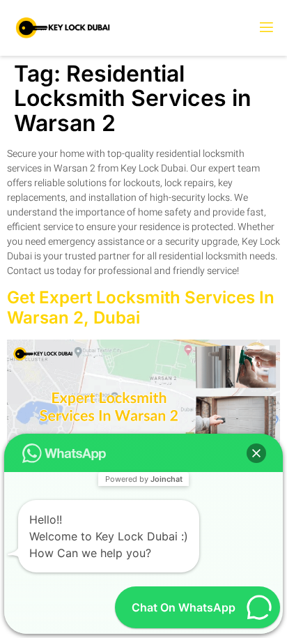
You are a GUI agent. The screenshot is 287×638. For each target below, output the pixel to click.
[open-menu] (265, 28)
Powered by (144, 479)
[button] (256, 453)
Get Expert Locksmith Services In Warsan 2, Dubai (140, 307)
